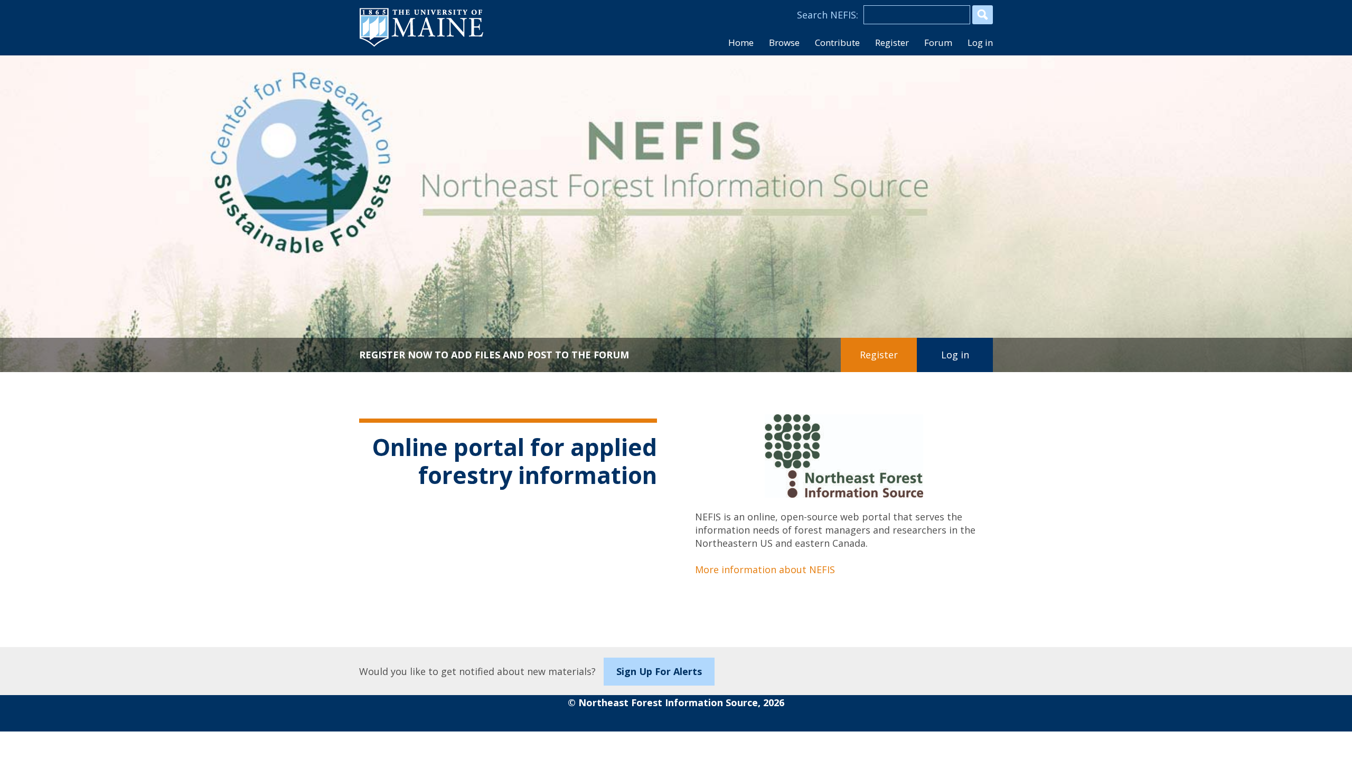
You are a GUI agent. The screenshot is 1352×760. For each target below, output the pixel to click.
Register (879, 354)
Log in (980, 42)
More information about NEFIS (765, 569)
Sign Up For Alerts (659, 671)
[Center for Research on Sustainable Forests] (268, 134)
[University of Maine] (421, 45)
